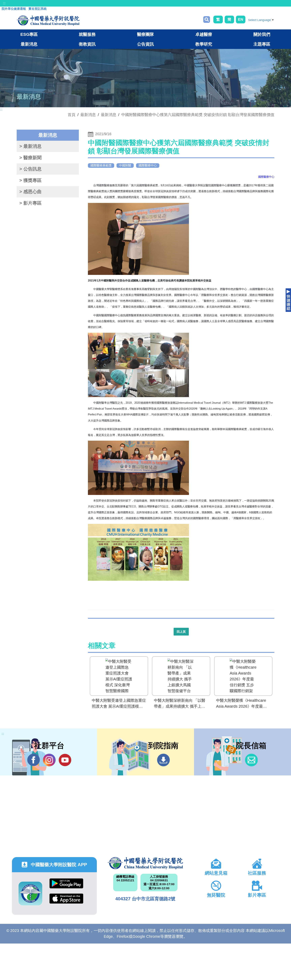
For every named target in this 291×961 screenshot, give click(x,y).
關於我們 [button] (261, 34)
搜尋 (206, 19)
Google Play (66, 886)
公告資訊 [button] (145, 44)
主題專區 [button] (261, 44)
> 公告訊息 (30, 168)
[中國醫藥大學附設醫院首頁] (48, 20)
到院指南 (163, 760)
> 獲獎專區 (30, 180)
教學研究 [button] (203, 44)
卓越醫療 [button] (203, 34)
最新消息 (108, 114)
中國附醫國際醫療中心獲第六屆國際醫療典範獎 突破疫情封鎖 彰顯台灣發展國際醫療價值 (197, 114)
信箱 (251, 760)
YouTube (65, 760)
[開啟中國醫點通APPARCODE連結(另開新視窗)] (30, 893)
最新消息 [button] (29, 44)
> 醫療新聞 (30, 157)
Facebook (33, 760)
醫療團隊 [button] (145, 34)
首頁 (71, 114)
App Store (66, 901)
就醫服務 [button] (87, 34)
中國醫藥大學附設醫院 (145, 863)
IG (49, 760)
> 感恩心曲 (30, 191)
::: (4, 3)
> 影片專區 (30, 203)
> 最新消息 (30, 146)
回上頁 (181, 631)
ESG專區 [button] (29, 34)
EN (240, 19)
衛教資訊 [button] (87, 44)
